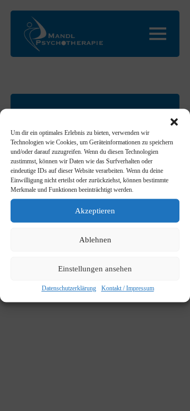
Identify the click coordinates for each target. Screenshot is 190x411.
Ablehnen (95, 240)
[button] (174, 121)
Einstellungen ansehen (95, 269)
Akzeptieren (95, 211)
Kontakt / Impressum (127, 288)
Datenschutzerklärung (69, 288)
